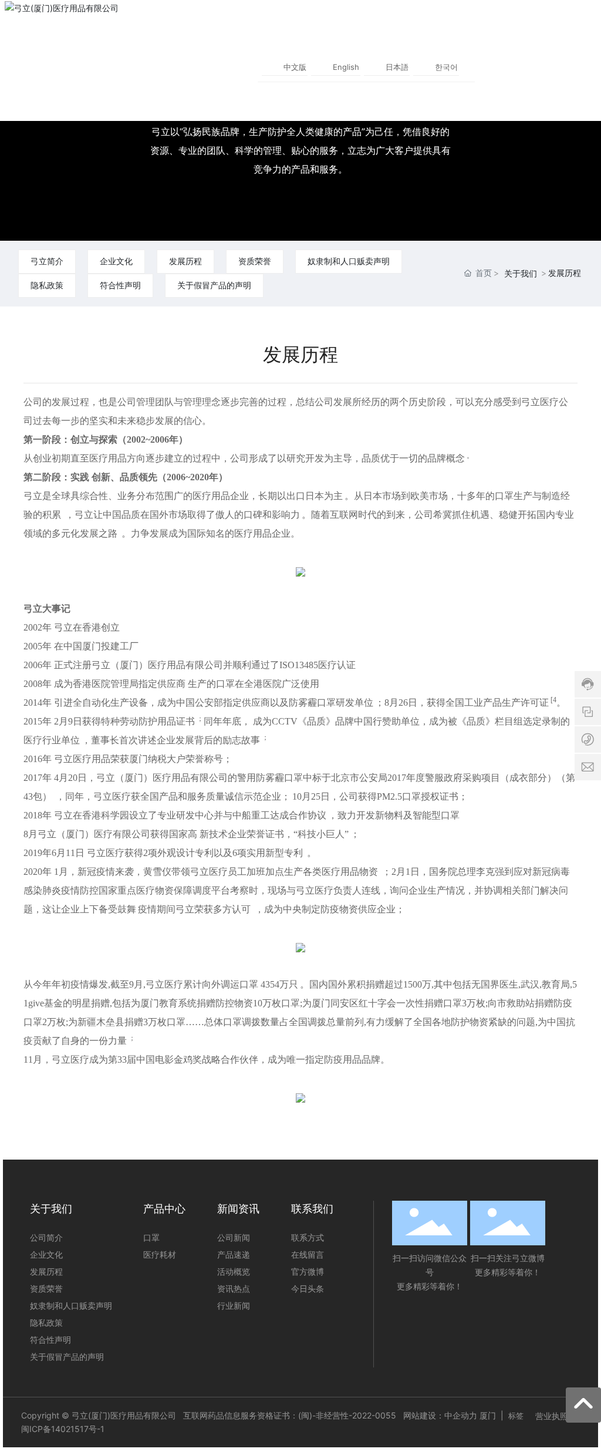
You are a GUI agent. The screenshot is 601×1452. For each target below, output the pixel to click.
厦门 (488, 1415)
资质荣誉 (254, 261)
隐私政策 (47, 285)
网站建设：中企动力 (440, 1415)
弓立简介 (47, 261)
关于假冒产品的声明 (214, 285)
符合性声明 (120, 285)
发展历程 (185, 261)
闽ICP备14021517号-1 (62, 1429)
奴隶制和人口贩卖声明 (349, 261)
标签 (516, 1415)
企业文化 (116, 261)
